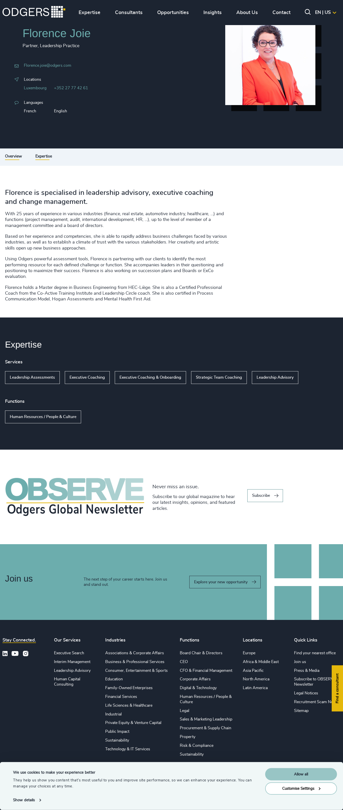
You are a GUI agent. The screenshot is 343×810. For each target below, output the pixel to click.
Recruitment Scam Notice (316, 702)
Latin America (255, 688)
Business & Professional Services (134, 662)
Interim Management (72, 662)
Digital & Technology (198, 688)
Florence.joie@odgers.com (47, 65)
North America (256, 679)
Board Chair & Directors (201, 653)
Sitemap (301, 711)
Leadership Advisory (275, 377)
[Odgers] (34, 12)
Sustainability (117, 740)
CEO (184, 662)
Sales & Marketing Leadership (206, 719)
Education (114, 679)
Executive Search (69, 653)
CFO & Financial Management (206, 671)
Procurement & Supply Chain (205, 728)
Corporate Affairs (195, 679)
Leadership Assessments (32, 377)
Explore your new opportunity (221, 582)
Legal (184, 711)
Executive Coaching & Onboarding (150, 377)
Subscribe (261, 496)
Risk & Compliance (196, 746)
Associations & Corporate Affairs (134, 653)
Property (187, 737)
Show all (312, 377)
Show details (24, 800)
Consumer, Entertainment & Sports (136, 671)
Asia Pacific (253, 671)
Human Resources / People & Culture (43, 417)
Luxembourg (35, 88)
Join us (300, 662)
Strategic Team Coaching (219, 377)
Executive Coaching (87, 377)
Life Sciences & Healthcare (128, 705)
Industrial (113, 714)
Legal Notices (306, 693)
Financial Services (121, 697)
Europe (249, 653)
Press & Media (306, 671)
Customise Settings (298, 788)
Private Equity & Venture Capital (133, 723)
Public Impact (117, 732)
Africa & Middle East (261, 662)
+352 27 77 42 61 (71, 88)
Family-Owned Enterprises (129, 688)
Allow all (301, 774)
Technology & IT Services (127, 749)
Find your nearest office (315, 653)
